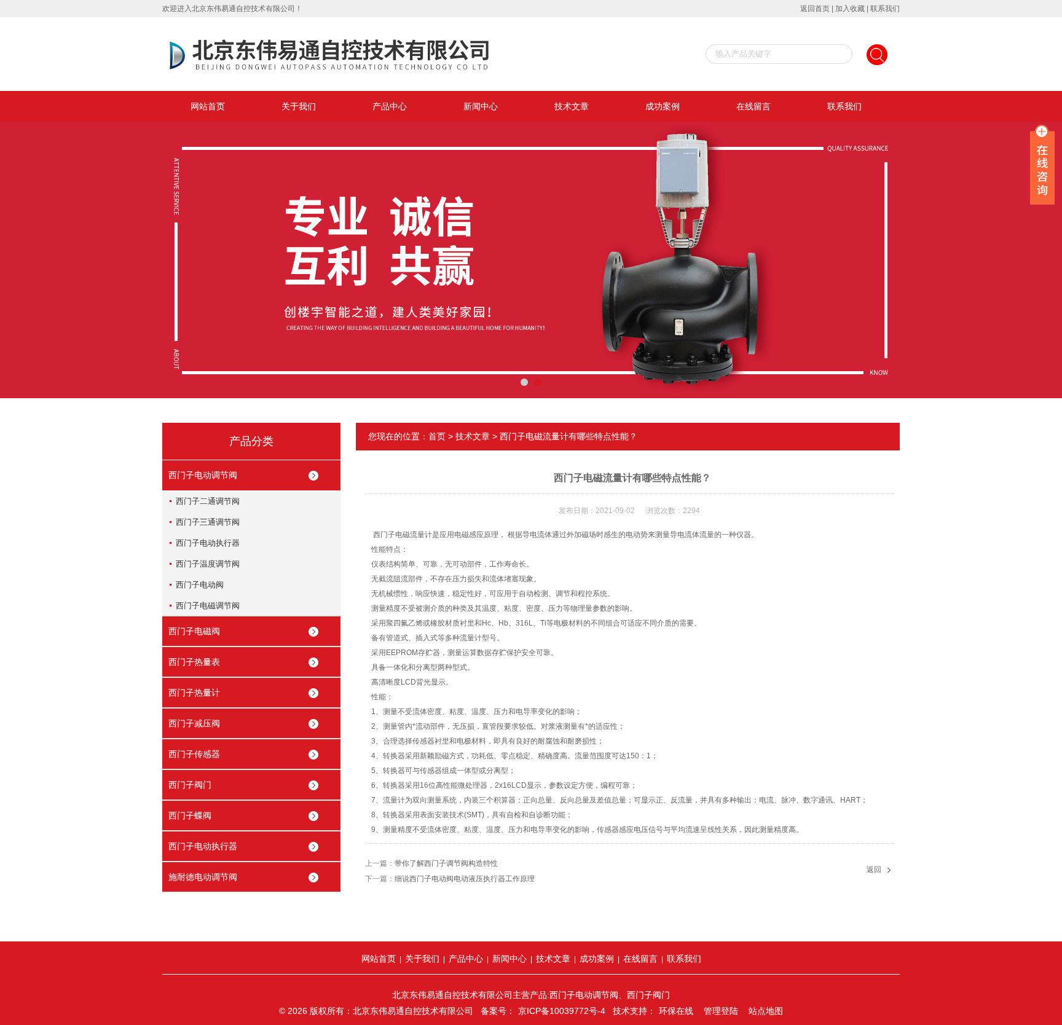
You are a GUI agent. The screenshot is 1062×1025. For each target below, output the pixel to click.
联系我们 (885, 8)
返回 (874, 869)
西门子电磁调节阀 (208, 605)
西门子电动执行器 (208, 543)
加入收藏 (850, 8)
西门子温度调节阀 (208, 563)
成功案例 (662, 106)
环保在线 (676, 1011)
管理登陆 (721, 1011)
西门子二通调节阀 (208, 501)
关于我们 (298, 106)
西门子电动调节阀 (202, 475)
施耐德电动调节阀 (202, 877)
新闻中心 (480, 106)
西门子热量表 (194, 662)
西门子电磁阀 (194, 631)
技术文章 (571, 106)
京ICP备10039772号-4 (561, 1011)
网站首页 (208, 106)
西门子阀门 (189, 785)
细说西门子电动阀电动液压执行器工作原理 (465, 878)
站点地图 (766, 1011)
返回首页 (815, 8)
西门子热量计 (194, 692)
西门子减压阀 (194, 723)
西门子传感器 (194, 754)
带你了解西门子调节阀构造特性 (446, 863)
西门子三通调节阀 (208, 522)
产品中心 (389, 106)
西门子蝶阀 (189, 815)
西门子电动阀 (200, 584)
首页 (437, 436)
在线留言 (753, 106)
